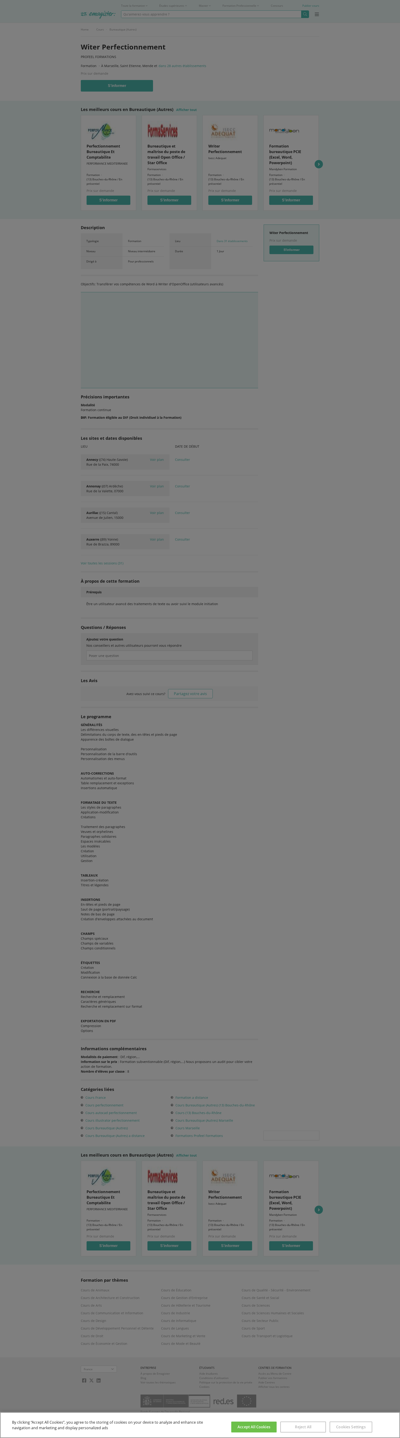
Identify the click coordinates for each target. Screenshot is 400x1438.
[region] (200, 1425)
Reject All (303, 1426)
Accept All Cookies (254, 1426)
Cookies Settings (351, 1426)
